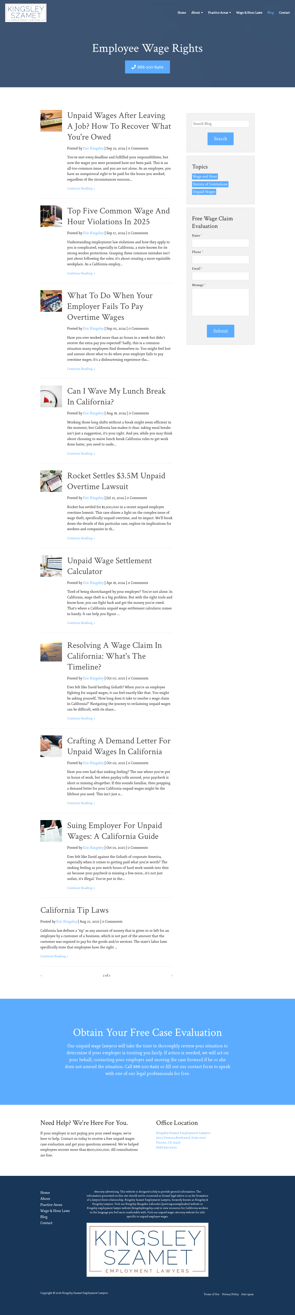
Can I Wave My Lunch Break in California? (116, 396)
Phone (197, 252)
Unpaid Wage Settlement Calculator (109, 566)
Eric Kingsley (93, 148)
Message (199, 285)
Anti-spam (247, 1294)
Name (197, 235)
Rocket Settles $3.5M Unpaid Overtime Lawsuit (116, 481)
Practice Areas (218, 12)
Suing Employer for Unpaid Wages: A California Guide (114, 831)
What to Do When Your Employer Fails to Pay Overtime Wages (110, 306)
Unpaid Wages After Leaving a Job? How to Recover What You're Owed (119, 126)
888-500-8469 (150, 67)
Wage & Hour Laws (249, 12)
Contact (284, 12)
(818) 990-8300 (166, 1147)
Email (197, 268)
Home (182, 12)
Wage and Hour (205, 176)
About (195, 12)
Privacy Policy (230, 1294)
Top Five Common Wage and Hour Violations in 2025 (118, 216)
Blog (270, 12)
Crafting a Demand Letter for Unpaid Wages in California (119, 746)
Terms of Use (211, 1294)
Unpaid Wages (204, 192)
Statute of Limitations (210, 184)
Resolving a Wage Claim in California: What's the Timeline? (114, 656)
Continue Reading (80, 188)
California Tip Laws (74, 910)
